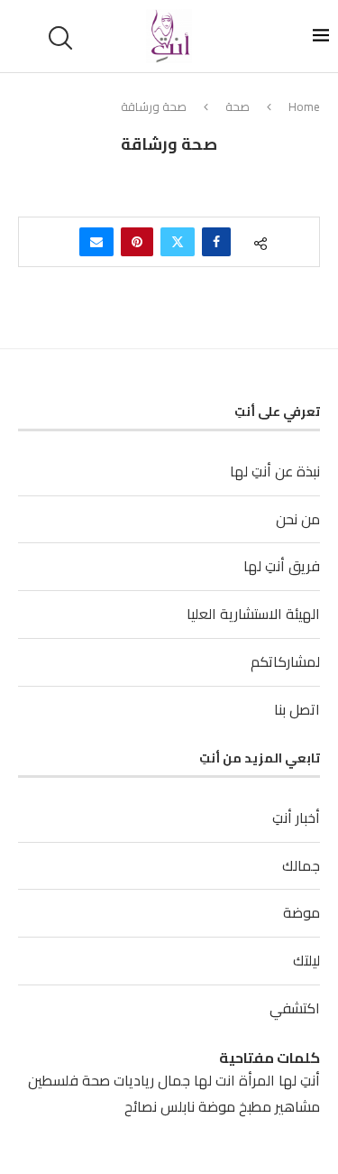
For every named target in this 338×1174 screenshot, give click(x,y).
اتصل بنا (297, 709)
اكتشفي (294, 1007)
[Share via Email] (96, 241)
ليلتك (306, 960)
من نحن (298, 518)
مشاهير (297, 1106)
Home (304, 106)
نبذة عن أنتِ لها (275, 471)
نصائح (140, 1106)
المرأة (257, 1080)
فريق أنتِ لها (281, 565)
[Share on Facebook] (216, 241)
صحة (237, 106)
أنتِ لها (299, 1080)
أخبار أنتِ (296, 817)
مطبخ (255, 1106)
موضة (301, 912)
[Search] (63, 38)
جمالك (301, 865)
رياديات (134, 1080)
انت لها (214, 1080)
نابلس (177, 1106)
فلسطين (53, 1080)
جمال (174, 1080)
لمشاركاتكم (285, 661)
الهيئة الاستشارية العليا (253, 613)
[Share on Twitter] (177, 241)
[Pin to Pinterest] (137, 241)
